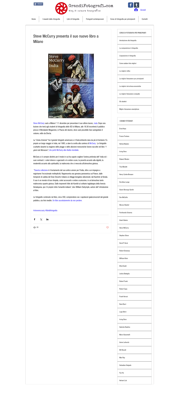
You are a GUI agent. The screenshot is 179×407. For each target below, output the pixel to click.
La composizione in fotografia (128, 48)
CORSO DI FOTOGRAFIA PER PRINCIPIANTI (132, 33)
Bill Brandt (122, 350)
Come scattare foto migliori (127, 63)
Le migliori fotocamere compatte (129, 94)
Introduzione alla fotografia (127, 40)
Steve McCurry (124, 228)
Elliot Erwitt (122, 266)
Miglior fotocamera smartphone (129, 109)
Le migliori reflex (124, 71)
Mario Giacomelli (124, 335)
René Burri (122, 304)
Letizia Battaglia (124, 274)
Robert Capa (123, 289)
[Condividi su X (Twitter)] (41, 219)
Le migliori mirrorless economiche (130, 86)
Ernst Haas (122, 129)
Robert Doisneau (124, 251)
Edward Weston (124, 159)
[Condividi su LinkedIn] (47, 219)
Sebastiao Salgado (125, 365)
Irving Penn (123, 152)
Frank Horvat (123, 297)
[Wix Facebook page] (130, 5)
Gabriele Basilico (124, 327)
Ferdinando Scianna (125, 213)
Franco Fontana (124, 136)
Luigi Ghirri (122, 312)
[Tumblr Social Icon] (136, 5)
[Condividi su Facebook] (34, 219)
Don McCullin (123, 197)
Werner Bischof (124, 205)
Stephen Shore (124, 235)
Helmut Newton (124, 144)
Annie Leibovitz (124, 342)
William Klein (123, 258)
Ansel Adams (123, 220)
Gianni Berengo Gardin (126, 190)
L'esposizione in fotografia (127, 56)
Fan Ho (121, 373)
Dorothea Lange (124, 182)
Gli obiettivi (123, 102)
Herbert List (123, 380)
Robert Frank (123, 281)
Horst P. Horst (123, 243)
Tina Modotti (123, 167)
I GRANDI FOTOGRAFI (126, 121)
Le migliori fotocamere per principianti (131, 79)
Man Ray (122, 358)
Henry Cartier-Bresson (126, 174)
